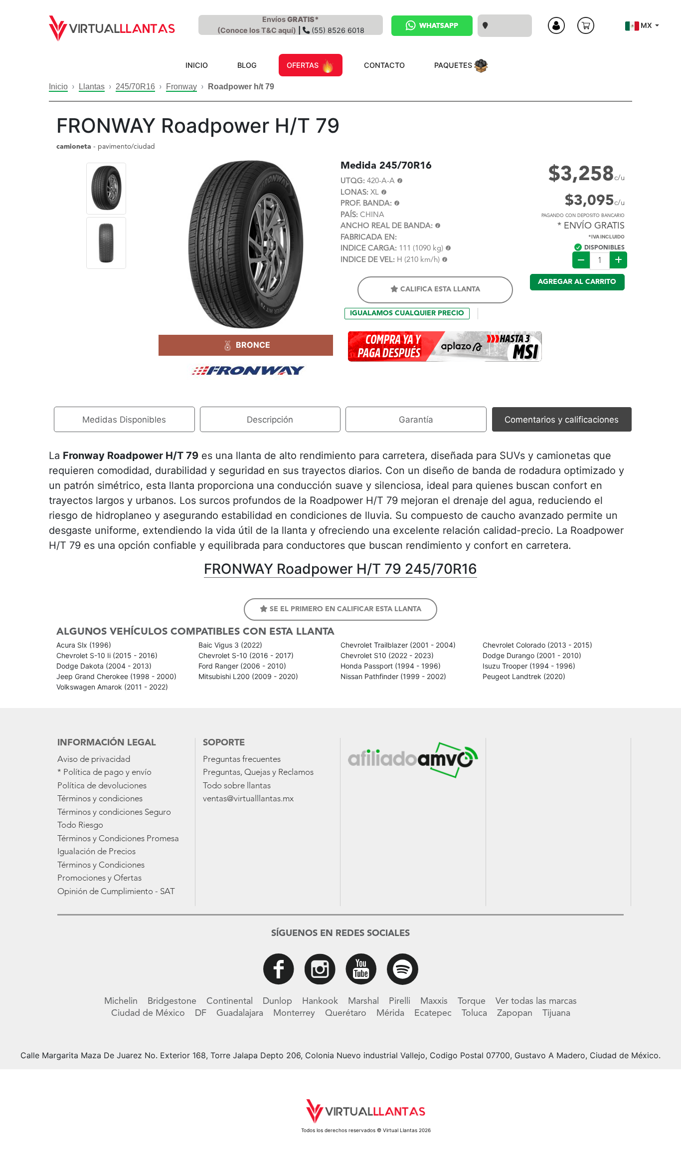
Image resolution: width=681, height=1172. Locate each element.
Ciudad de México (148, 1013)
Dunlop (277, 1001)
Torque (472, 1001)
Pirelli (399, 1001)
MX (646, 25)
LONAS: (354, 193)
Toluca (474, 1013)
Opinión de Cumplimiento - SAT (116, 892)
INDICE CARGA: (368, 248)
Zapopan (514, 1013)
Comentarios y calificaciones (562, 420)
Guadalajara (239, 1013)
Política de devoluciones (102, 786)
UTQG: (352, 181)
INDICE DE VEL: (367, 260)
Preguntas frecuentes (242, 759)
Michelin (121, 1001)
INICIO (196, 65)
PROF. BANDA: (366, 204)
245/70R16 (135, 86)
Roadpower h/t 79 (241, 86)
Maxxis (434, 1001)
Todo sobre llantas (237, 786)
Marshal (363, 1001)
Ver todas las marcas (536, 1001)
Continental (229, 1001)
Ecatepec (433, 1013)
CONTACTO (384, 65)
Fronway (181, 86)
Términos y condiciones (100, 799)
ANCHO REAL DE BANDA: (386, 226)
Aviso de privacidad (93, 759)
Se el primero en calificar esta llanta (344, 609)
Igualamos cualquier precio (407, 313)
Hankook (320, 1001)
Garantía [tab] (416, 420)
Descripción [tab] (270, 420)
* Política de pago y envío (104, 772)
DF (200, 1013)
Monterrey (294, 1013)
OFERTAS (304, 65)
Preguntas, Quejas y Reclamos (258, 772)
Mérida (390, 1013)
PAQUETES (454, 65)
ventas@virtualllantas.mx (248, 799)
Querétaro (345, 1013)
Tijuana (556, 1013)
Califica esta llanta (439, 289)
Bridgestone (172, 1001)
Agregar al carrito (577, 281)
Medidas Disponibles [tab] (124, 420)
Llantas (92, 86)
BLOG (247, 65)
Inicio (58, 86)
